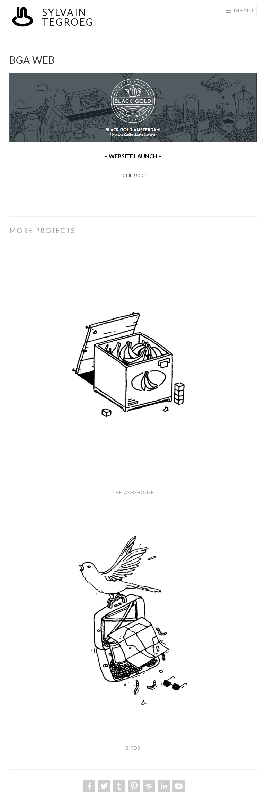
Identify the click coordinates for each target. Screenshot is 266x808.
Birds (133, 748)
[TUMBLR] (118, 786)
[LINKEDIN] (163, 786)
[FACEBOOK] (88, 786)
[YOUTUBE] (178, 786)
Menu (244, 10)
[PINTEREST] (133, 786)
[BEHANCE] (148, 786)
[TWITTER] (103, 786)
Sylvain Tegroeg (68, 17)
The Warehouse (133, 492)
